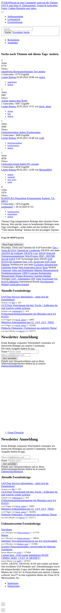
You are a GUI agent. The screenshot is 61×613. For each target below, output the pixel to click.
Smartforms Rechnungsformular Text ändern (23, 71)
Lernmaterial (14, 19)
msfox (42, 77)
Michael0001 (45, 169)
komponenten (13, 211)
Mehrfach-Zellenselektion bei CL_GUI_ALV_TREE (27, 322)
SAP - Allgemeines (20, 278)
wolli (41, 138)
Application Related (19, 284)
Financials (6, 270)
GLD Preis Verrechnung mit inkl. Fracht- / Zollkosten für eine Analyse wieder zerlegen (29, 306)
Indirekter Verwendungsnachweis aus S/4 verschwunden (29, 541)
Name (5, 351)
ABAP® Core (31, 253)
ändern (10, 84)
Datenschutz (14, 586)
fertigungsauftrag (15, 143)
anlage (10, 111)
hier (32, 348)
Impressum (13, 583)
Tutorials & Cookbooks (28, 250)
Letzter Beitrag (9, 77)
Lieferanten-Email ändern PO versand (20, 164)
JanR (19, 561)
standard (11, 177)
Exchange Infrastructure (46, 264)
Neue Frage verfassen (13, 244)
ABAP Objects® (46, 253)
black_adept (45, 106)
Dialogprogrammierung (12, 256)
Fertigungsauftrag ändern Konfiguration (21, 132)
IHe (13, 302)
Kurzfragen (47, 278)
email (10, 182)
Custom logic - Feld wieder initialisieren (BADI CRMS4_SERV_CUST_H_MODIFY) (24, 556)
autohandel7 (7, 206)
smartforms (12, 82)
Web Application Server (30, 267)
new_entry (12, 179)
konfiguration (13, 145)
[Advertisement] (30, 398)
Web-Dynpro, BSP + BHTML (40, 256)
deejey (22, 331)
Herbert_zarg (22, 544)
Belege (4, 535)
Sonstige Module (42, 276)
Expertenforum (15, 22)
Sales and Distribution (23, 270)
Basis (45, 267)
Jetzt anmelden (9, 358)
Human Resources (24, 276)
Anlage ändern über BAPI (14, 100)
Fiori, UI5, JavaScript (33, 261)
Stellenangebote (15, 16)
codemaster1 (17, 311)
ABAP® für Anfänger (12, 253)
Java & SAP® (8, 259)
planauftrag (12, 214)
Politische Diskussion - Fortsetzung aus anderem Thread (29, 328)
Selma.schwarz (23, 532)
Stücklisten (6, 529)
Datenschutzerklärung (12, 366)
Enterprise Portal (9, 267)
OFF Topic (36, 278)
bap (9, 114)
